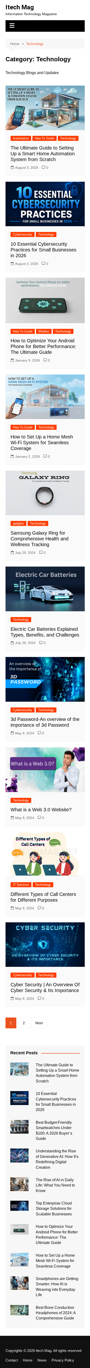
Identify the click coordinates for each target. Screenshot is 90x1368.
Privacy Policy (63, 1360)
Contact (12, 1360)
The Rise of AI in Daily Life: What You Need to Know (55, 1185)
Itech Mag (20, 7)
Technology (68, 138)
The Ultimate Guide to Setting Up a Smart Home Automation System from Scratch (43, 153)
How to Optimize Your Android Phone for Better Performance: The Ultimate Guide (43, 346)
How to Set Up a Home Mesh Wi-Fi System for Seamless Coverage (42, 442)
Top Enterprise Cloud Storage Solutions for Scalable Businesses (54, 1208)
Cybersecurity (22, 234)
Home (27, 1360)
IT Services (21, 885)
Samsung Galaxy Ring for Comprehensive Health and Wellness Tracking (39, 538)
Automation (21, 138)
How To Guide (44, 138)
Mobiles (43, 331)
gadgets (18, 523)
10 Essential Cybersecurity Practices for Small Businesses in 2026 (43, 249)
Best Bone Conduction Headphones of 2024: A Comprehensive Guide (56, 1313)
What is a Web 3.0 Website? (41, 809)
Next (39, 1023)
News (42, 1360)
